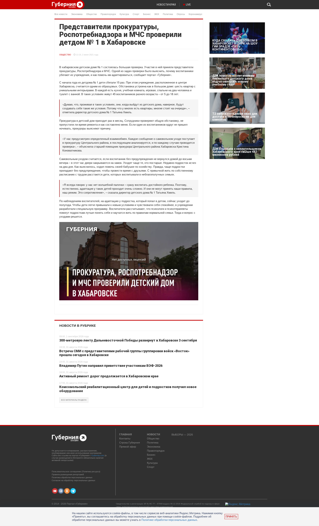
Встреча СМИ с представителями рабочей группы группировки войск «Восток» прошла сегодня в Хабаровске (124, 353)
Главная (125, 434)
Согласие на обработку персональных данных (73, 480)
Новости (153, 434)
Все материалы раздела (74, 400)
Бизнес (147, 14)
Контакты (124, 438)
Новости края (166, 4)
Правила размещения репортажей (68, 474)
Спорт (136, 14)
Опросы (181, 14)
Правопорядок (108, 14)
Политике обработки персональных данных (169, 519)
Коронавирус (195, 14)
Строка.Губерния (129, 442)
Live (188, 4)
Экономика (77, 14)
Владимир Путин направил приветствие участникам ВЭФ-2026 (110, 366)
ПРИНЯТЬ (231, 516)
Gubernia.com (97, 455)
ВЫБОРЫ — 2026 (182, 434)
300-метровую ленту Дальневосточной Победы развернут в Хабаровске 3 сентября (128, 340)
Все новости (60, 14)
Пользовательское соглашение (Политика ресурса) (76, 471)
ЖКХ (156, 14)
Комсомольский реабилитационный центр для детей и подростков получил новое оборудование (127, 389)
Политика (168, 14)
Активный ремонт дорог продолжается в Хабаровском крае (108, 376)
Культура (124, 14)
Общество (91, 14)
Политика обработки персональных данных (72, 477)
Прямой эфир (127, 446)
